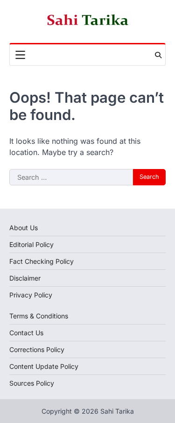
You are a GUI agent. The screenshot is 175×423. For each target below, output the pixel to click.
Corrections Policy (36, 349)
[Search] (158, 55)
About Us (23, 228)
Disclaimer (25, 278)
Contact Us (26, 333)
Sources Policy (31, 383)
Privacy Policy (30, 295)
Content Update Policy (43, 366)
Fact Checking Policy (41, 261)
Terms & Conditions (38, 316)
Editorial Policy (31, 244)
